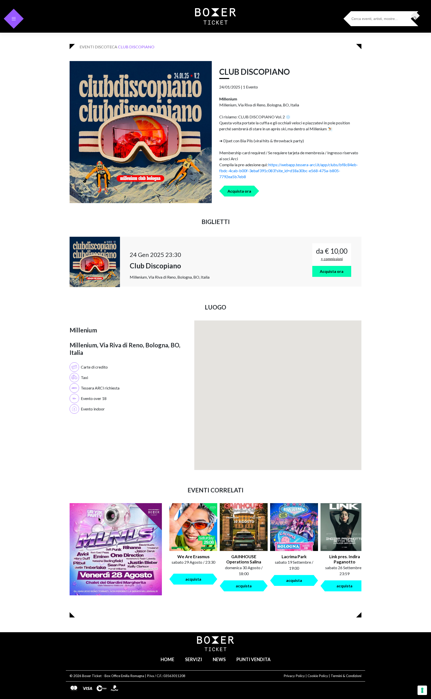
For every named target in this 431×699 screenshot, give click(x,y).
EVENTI (87, 46)
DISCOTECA (106, 46)
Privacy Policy (294, 676)
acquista (193, 579)
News (219, 659)
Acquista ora (239, 191)
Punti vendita (253, 659)
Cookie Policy (318, 676)
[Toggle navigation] (14, 19)
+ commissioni (332, 259)
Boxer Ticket (92, 676)
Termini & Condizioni (346, 676)
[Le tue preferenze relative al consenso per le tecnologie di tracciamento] (422, 690)
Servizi (193, 659)
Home (167, 659)
